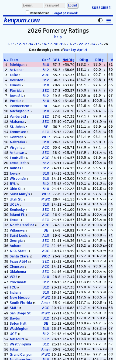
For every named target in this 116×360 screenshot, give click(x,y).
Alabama (17, 121)
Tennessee (18, 132)
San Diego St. (21, 313)
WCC (46, 137)
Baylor (15, 318)
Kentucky (17, 209)
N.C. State (18, 251)
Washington (19, 328)
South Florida (21, 302)
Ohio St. (16, 188)
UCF (13, 333)
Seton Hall (18, 323)
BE (45, 106)
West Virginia (20, 344)
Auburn (15, 245)
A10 (45, 235)
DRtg (99, 59)
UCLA (14, 204)
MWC (45, 199)
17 (50, 44)
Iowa (14, 173)
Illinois (15, 85)
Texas (14, 220)
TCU (13, 287)
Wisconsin (18, 178)
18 (56, 44)
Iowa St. (16, 95)
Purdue (15, 101)
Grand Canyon (21, 354)
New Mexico (20, 297)
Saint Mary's (20, 194)
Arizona (16, 69)
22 (81, 44)
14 (31, 44)
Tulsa (14, 349)
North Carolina (22, 225)
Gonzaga (16, 137)
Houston (16, 80)
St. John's (17, 126)
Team (14, 59)
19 (62, 44)
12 (19, 44)
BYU (13, 183)
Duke (14, 75)
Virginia (16, 147)
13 (25, 44)
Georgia (16, 240)
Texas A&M (18, 261)
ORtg (83, 59)
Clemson (17, 266)
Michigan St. (20, 111)
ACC (45, 75)
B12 (45, 69)
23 (87, 44)
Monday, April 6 (75, 50)
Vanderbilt (18, 116)
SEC (45, 90)
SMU (14, 307)
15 (37, 44)
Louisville (17, 157)
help (58, 37)
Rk (6, 60)
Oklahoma (18, 271)
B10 (45, 64)
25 (99, 44)
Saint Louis (19, 235)
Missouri (17, 339)
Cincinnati (18, 282)
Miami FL (17, 214)
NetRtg (68, 59)
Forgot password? (65, 13)
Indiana (15, 292)
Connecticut (19, 106)
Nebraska (17, 142)
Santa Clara (19, 256)
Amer (45, 302)
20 (68, 44)
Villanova (17, 230)
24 (93, 44)
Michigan (17, 64)
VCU (13, 276)
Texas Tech (18, 163)
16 (44, 44)
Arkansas (17, 152)
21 (75, 44)
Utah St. (16, 199)
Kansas (15, 168)
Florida (16, 90)
